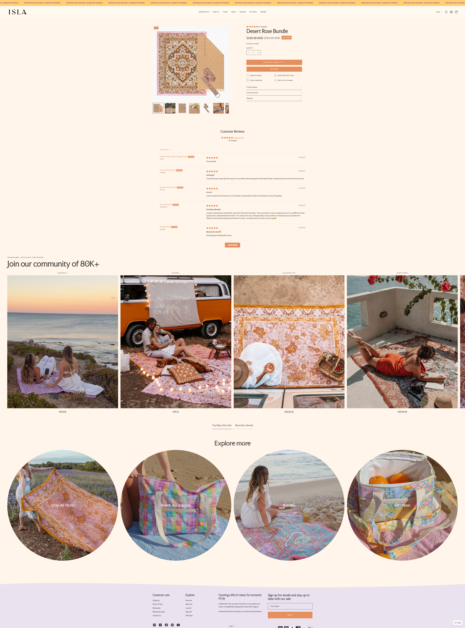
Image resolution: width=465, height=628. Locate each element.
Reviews (189, 600)
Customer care (161, 595)
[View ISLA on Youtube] (177, 625)
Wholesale (157, 608)
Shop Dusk (62, 411)
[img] (212, 158)
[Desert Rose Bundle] (158, 108)
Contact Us (157, 615)
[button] (225, 12)
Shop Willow (402, 411)
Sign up (290, 615)
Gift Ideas (189, 615)
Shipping (156, 600)
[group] (232, 343)
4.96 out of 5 (239, 137)
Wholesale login (159, 611)
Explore (190, 595)
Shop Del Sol (289, 411)
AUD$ (438, 12)
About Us (189, 604)
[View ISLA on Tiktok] (160, 625)
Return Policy (158, 604)
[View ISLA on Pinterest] (171, 625)
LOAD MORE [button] (232, 245)
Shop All (176, 411)
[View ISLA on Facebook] (166, 625)
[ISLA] (17, 12)
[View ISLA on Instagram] (154, 625)
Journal (188, 608)
